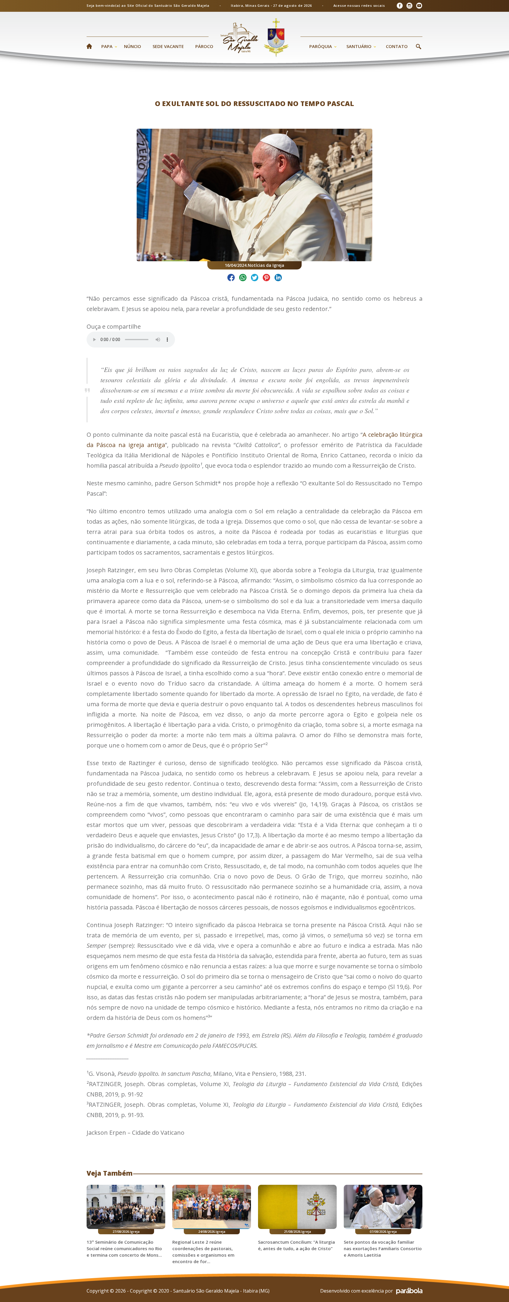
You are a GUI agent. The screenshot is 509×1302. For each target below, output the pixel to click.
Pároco (204, 46)
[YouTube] (419, 5)
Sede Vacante (168, 46)
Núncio (132, 46)
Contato (397, 46)
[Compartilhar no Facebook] (231, 278)
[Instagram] (409, 5)
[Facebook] (399, 5)
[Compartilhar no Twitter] (254, 278)
